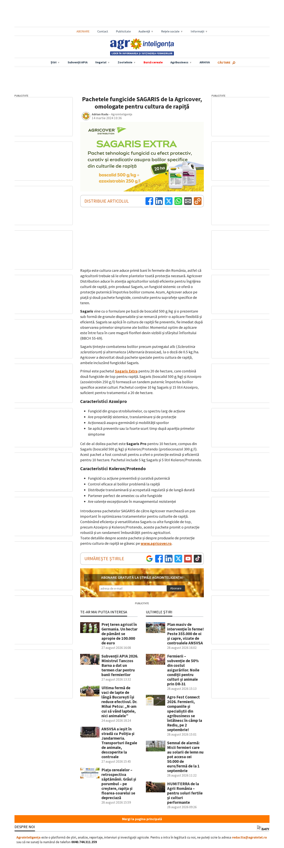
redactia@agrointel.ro (249, 837)
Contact (102, 31)
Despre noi (24, 826)
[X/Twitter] (178, 559)
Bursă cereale (153, 62)
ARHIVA (205, 62)
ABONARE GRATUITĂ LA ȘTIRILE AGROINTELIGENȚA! (142, 577)
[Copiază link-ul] (198, 201)
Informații (197, 31)
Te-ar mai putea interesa (103, 611)
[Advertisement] (142, 13)
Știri (53, 62)
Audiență (144, 31)
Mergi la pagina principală (142, 819)
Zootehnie (125, 62)
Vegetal (100, 62)
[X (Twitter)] (169, 201)
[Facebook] (149, 201)
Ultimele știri (159, 611)
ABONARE (83, 31)
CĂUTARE (224, 62)
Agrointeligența (28, 837)
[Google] (149, 559)
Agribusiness (179, 62)
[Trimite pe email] (188, 201)
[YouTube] (188, 559)
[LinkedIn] (159, 201)
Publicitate (123, 31)
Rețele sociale (170, 31)
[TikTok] (198, 559)
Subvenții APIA (78, 62)
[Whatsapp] (178, 201)
